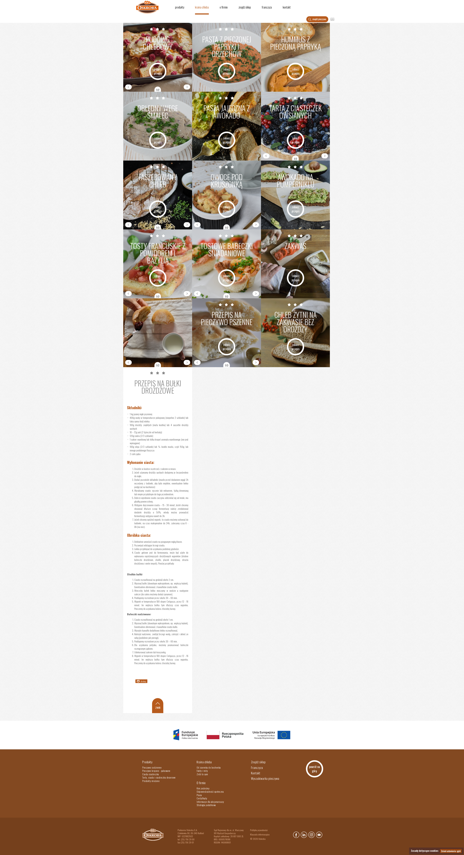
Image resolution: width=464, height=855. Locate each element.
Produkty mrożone (151, 781)
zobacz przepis (158, 71)
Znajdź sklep (245, 7)
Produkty (179, 7)
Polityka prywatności (259, 830)
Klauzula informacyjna (260, 834)
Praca (199, 795)
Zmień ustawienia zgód (451, 850)
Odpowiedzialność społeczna (210, 791)
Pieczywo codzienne (151, 767)
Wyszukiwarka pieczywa (265, 778)
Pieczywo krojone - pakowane (156, 771)
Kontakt (287, 7)
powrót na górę (314, 769)
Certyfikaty (202, 798)
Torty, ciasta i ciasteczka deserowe (159, 777)
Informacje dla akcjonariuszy (210, 802)
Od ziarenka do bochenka (209, 767)
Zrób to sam (202, 774)
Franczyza (267, 7)
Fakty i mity (202, 771)
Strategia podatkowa (206, 805)
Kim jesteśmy (203, 788)
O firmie (224, 7)
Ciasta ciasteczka (150, 774)
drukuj (143, 681)
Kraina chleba (202, 7)
